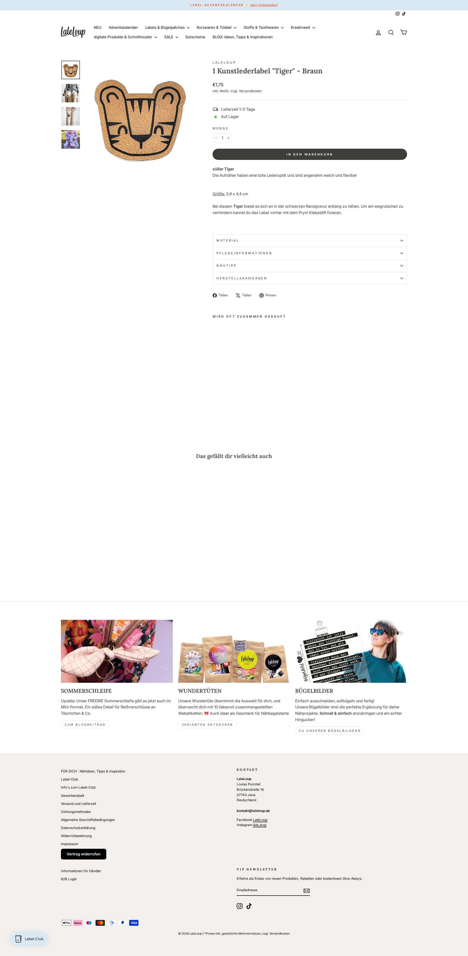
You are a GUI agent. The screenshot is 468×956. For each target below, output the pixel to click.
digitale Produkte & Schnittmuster (123, 37)
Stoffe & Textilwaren (262, 27)
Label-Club (69, 779)
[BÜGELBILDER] (351, 651)
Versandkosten (250, 91)
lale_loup (259, 825)
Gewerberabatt (72, 796)
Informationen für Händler (81, 871)
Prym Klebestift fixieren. (320, 212)
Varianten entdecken (207, 724)
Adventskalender (123, 27)
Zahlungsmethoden (76, 812)
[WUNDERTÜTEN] (234, 651)
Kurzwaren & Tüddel (215, 27)
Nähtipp (226, 265)
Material (227, 240)
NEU (97, 27)
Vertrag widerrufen (83, 854)
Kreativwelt (301, 27)
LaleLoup (224, 62)
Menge (221, 128)
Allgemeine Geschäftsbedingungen (88, 820)
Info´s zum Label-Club (78, 787)
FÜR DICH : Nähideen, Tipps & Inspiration (93, 771)
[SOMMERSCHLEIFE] (117, 651)
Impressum (69, 844)
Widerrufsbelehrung (76, 836)
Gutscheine (195, 37)
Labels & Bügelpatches (165, 27)
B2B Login (69, 879)
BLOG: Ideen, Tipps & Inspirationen (243, 37)
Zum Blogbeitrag (85, 724)
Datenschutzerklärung (78, 828)
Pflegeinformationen (244, 253)
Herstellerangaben (241, 278)
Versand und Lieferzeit (78, 804)
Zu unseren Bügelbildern (330, 730)
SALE (169, 37)
